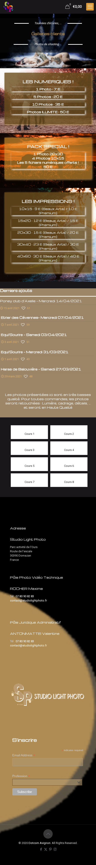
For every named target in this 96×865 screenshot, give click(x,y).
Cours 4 (69, 450)
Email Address (23, 755)
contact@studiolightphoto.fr (28, 600)
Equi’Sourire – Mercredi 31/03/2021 (34, 352)
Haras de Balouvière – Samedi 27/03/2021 (41, 369)
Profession (21, 776)
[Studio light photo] (8, 6)
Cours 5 (29, 466)
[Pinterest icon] (50, 849)
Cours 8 (69, 482)
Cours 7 (29, 482)
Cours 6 (69, 466)
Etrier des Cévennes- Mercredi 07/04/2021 (42, 317)
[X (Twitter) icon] (45, 849)
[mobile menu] (90, 7)
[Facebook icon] (41, 849)
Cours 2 (69, 434)
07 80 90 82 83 (25, 596)
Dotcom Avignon (39, 843)
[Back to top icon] (48, 834)
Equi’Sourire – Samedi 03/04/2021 (34, 335)
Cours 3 (29, 450)
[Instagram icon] (55, 849)
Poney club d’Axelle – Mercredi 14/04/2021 (41, 301)
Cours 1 (29, 434)
